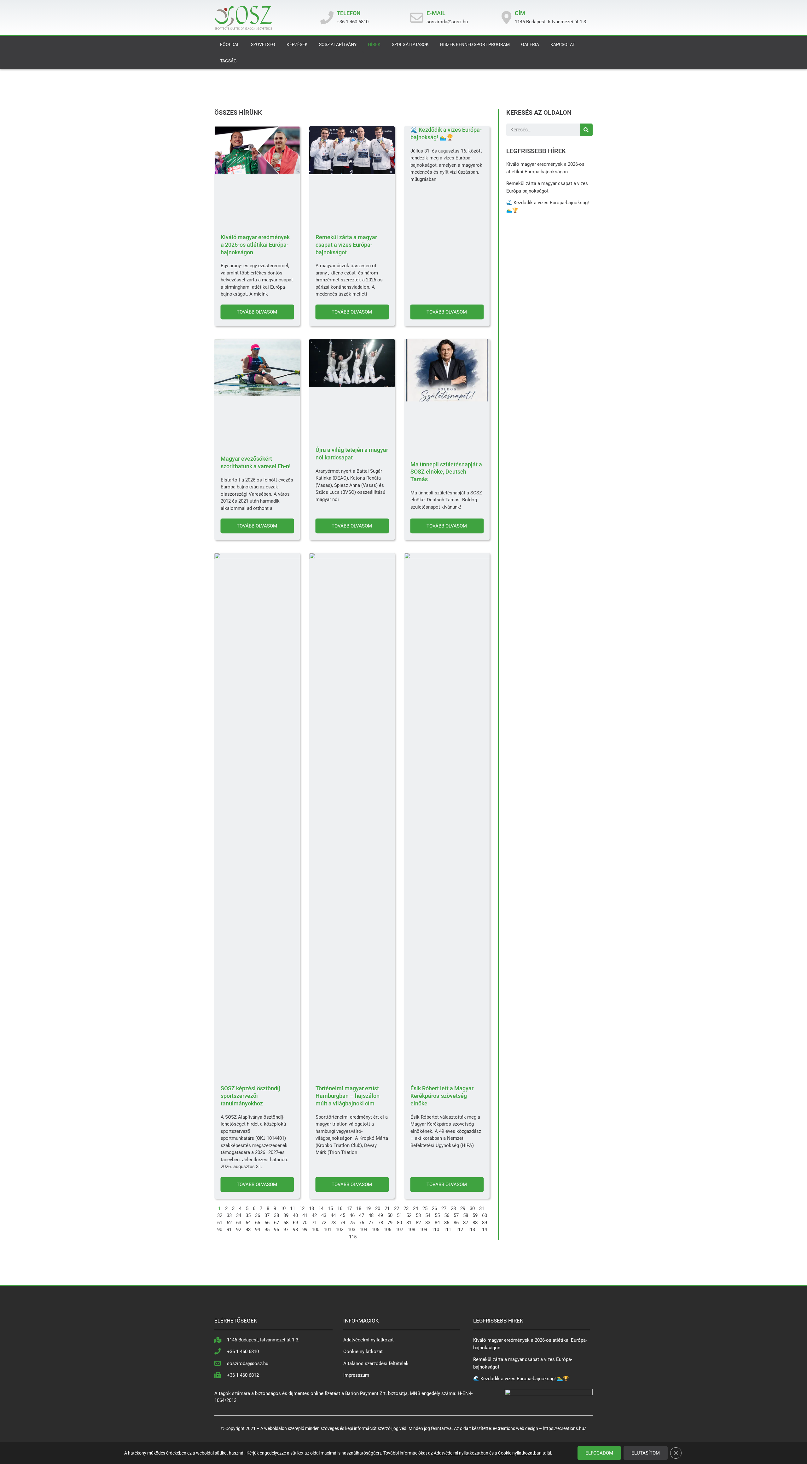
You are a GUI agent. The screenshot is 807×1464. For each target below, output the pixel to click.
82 (418, 1222)
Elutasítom (645, 1453)
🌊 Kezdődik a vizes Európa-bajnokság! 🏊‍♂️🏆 (521, 1378)
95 (267, 1229)
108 (411, 1229)
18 (358, 1208)
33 (229, 1215)
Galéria (530, 44)
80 (399, 1222)
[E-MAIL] (416, 17)
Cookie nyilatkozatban (520, 1452)
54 (427, 1215)
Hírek (374, 44)
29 (462, 1208)
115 (353, 1237)
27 (443, 1208)
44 (333, 1215)
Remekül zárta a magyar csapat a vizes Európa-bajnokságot (346, 245)
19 (368, 1208)
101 (327, 1229)
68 (285, 1222)
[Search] (586, 130)
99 (304, 1229)
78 (380, 1222)
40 (295, 1215)
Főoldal (230, 44)
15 (330, 1208)
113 (471, 1229)
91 (229, 1229)
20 (377, 1208)
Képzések (297, 44)
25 (424, 1208)
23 (406, 1208)
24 (415, 1208)
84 (437, 1222)
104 (363, 1229)
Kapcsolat (562, 44)
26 (434, 1208)
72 (323, 1222)
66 (267, 1222)
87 (465, 1222)
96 (276, 1229)
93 (248, 1229)
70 (304, 1222)
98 (295, 1229)
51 (399, 1215)
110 (435, 1229)
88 (475, 1222)
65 (257, 1222)
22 (396, 1208)
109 (423, 1229)
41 (304, 1215)
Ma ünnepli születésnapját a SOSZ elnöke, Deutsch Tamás (446, 472)
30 (472, 1208)
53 (418, 1215)
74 (342, 1222)
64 (248, 1222)
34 (238, 1215)
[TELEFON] (327, 17)
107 (399, 1229)
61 (219, 1222)
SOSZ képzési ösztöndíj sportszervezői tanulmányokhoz (250, 1096)
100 (315, 1229)
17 (349, 1208)
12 (302, 1208)
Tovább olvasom (257, 311)
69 (295, 1222)
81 (408, 1222)
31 (481, 1208)
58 (465, 1215)
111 (447, 1229)
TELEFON (349, 13)
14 (320, 1208)
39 (285, 1215)
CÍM (520, 13)
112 (459, 1229)
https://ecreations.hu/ (564, 1428)
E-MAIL (436, 13)
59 (475, 1215)
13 (311, 1208)
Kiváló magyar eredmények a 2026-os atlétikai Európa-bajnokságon (255, 245)
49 (380, 1215)
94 (257, 1229)
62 (229, 1222)
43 (323, 1215)
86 (456, 1222)
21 (387, 1208)
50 (389, 1215)
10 (283, 1208)
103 (351, 1229)
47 (361, 1215)
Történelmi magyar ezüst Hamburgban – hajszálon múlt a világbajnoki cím (348, 1096)
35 (248, 1215)
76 (361, 1222)
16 (339, 1208)
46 (352, 1215)
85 (446, 1222)
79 (389, 1222)
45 (342, 1215)
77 (371, 1222)
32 (219, 1215)
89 (484, 1222)
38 (276, 1215)
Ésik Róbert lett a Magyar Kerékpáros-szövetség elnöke (441, 1096)
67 (276, 1222)
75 (352, 1222)
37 (267, 1215)
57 (456, 1215)
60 (484, 1215)
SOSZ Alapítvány (338, 44)
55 (437, 1215)
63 (238, 1222)
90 (219, 1229)
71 (314, 1222)
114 (483, 1229)
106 (387, 1229)
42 (314, 1215)
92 (238, 1229)
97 (285, 1229)
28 (453, 1208)
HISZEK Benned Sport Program (475, 44)
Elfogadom (599, 1453)
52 (408, 1215)
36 (257, 1215)
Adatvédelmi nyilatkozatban (461, 1452)
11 (292, 1208)
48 (371, 1215)
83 (427, 1222)
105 (375, 1229)
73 (333, 1222)
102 (339, 1229)
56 (446, 1215)
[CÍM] (506, 17)
